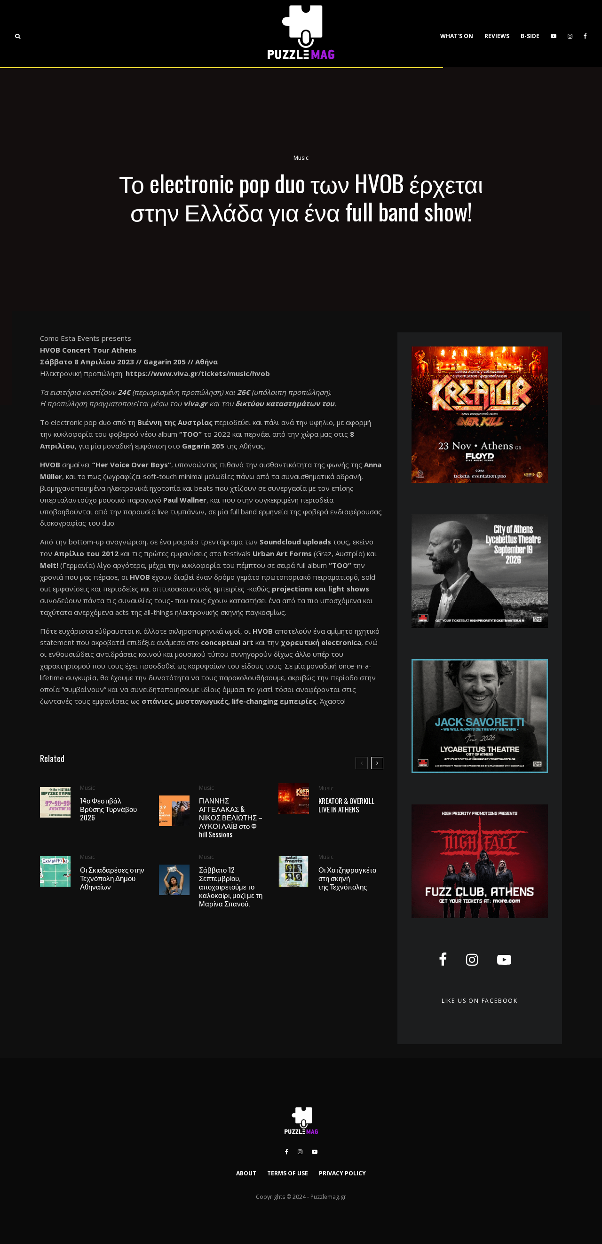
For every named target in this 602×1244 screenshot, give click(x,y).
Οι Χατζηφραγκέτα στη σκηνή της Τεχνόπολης (347, 877)
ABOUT (246, 1173)
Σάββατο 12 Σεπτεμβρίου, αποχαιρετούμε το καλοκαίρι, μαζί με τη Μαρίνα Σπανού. (230, 886)
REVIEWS (496, 36)
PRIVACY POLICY (342, 1173)
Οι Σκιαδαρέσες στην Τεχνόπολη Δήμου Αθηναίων (112, 877)
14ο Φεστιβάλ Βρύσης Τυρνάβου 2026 (108, 808)
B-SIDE (530, 36)
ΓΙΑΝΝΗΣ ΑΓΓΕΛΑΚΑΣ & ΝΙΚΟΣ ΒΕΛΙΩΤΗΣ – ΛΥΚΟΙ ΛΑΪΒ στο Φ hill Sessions (230, 817)
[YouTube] (553, 33)
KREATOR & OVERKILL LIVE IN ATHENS (346, 804)
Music (301, 158)
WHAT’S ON (456, 36)
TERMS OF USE (287, 1173)
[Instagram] (570, 33)
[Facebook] (585, 33)
